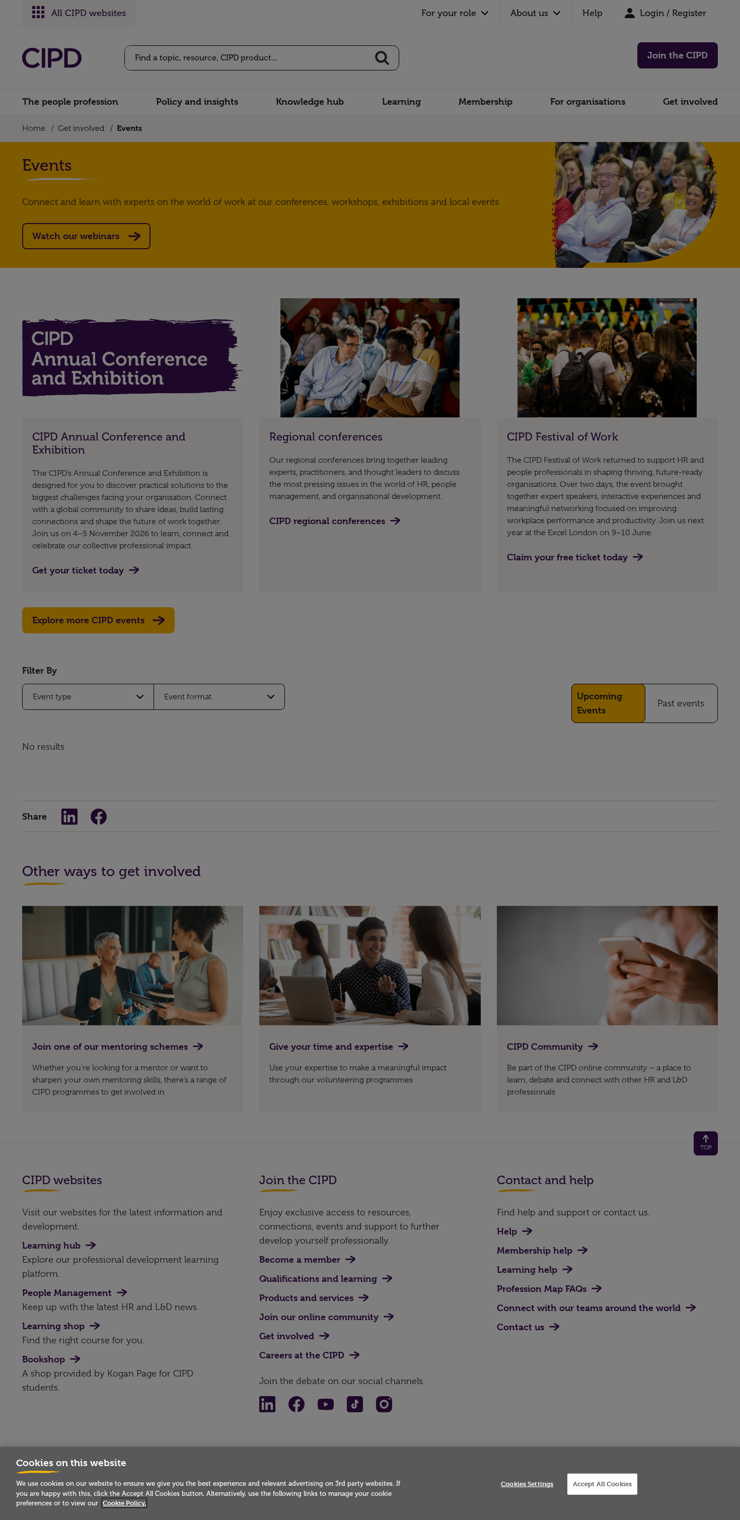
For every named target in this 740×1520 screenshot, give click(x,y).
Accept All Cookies (602, 1484)
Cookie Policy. (124, 1503)
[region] (370, 1483)
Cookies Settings (527, 1484)
